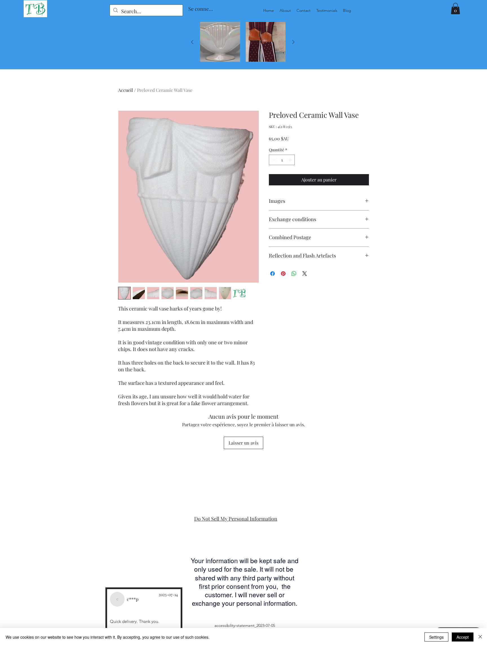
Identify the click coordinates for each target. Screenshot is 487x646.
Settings (436, 637)
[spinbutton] (282, 160)
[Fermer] (480, 636)
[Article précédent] (192, 42)
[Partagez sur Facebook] (272, 273)
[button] (455, 8)
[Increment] (290, 160)
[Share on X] (304, 273)
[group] (243, 42)
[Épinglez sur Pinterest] (283, 273)
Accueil (125, 90)
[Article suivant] (293, 42)
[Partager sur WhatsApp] (294, 273)
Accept (463, 637)
